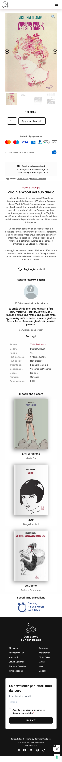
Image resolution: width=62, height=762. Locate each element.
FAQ (41, 666)
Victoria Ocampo (31, 187)
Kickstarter (44, 652)
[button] (56, 4)
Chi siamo (13, 648)
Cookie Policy (28, 739)
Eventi (42, 661)
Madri (31, 519)
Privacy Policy (22, 178)
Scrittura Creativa (17, 666)
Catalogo (43, 648)
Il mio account (16, 670)
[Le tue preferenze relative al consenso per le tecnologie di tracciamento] (57, 757)
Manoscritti (14, 657)
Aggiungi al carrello (32, 121)
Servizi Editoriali (17, 661)
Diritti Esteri (44, 657)
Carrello (43, 670)
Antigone (31, 585)
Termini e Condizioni (38, 178)
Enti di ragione (31, 453)
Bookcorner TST (16, 652)
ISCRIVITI (31, 720)
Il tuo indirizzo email (20, 696)
